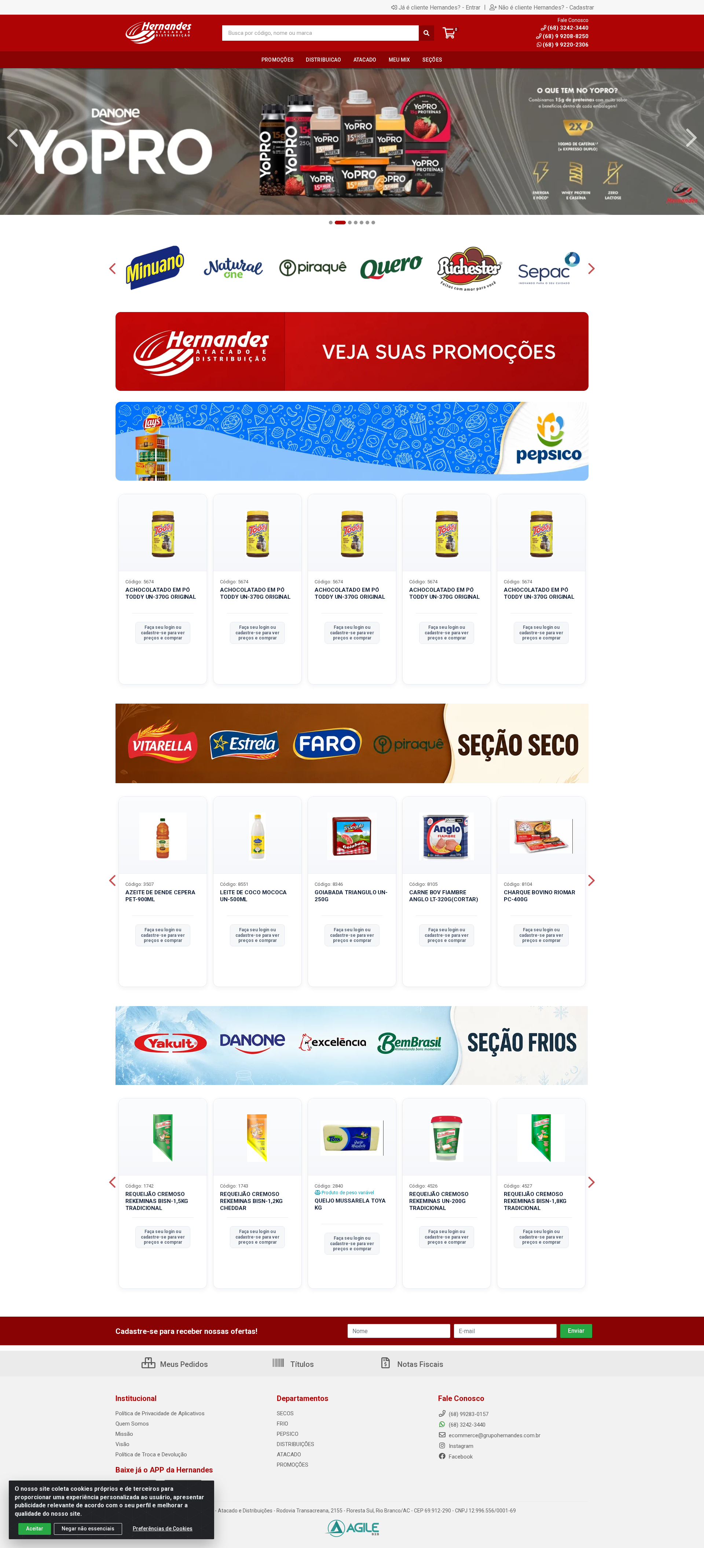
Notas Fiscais (419, 1364)
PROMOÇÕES (292, 1464)
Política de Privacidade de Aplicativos (160, 1413)
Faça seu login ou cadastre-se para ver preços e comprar (163, 633)
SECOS (285, 1413)
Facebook (460, 1456)
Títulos (301, 1364)
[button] (331, 222)
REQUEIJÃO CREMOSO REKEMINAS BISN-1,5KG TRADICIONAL (156, 1201)
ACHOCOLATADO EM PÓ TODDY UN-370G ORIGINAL (160, 593)
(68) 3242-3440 (466, 1425)
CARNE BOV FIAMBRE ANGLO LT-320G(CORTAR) (443, 896)
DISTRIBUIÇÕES (295, 1444)
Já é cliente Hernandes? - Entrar (439, 7)
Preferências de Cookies (162, 1529)
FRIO (282, 1423)
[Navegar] (12, 138)
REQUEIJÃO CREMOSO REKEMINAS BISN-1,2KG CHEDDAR (251, 1201)
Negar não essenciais (88, 1529)
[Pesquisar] (426, 33)
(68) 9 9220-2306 (565, 44)
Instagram (460, 1446)
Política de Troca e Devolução (151, 1454)
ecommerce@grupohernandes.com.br (493, 1435)
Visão (122, 1444)
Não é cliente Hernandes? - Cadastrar (546, 7)
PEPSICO (287, 1434)
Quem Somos (132, 1423)
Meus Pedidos (183, 1364)
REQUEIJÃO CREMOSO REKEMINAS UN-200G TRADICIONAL (439, 1201)
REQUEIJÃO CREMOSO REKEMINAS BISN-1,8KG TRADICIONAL (535, 1201)
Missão (124, 1434)
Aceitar (34, 1529)
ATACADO (289, 1454)
